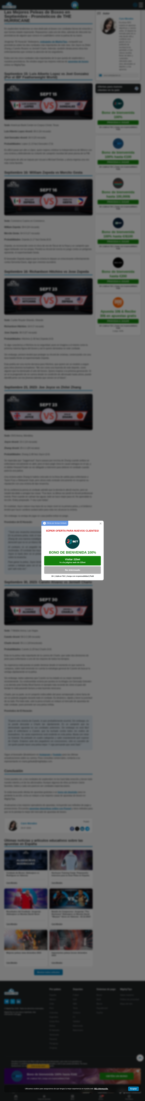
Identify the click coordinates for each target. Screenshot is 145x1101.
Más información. (101, 1089)
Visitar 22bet (73, 560)
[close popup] (100, 524)
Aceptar (133, 1089)
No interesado (72, 570)
